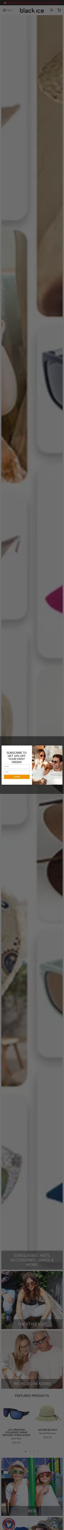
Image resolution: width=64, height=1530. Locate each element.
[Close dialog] (60, 747)
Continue (17, 777)
